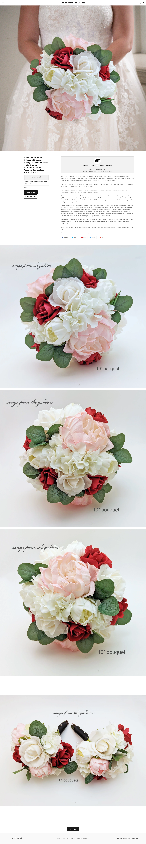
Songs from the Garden (73, 3)
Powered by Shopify (83, 838)
